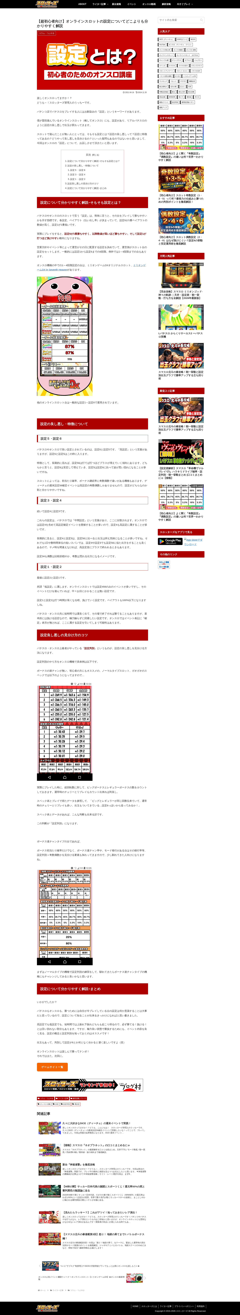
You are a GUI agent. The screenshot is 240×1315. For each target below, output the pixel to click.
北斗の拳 (173, 86)
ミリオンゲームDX (189, 76)
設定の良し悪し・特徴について (83, 165)
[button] (201, 20)
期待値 (189, 97)
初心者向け (163, 86)
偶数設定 (192, 81)
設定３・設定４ (78, 174)
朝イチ (181, 97)
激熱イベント (163, 102)
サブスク (188, 60)
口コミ (182, 86)
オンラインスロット (166, 55)
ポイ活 (177, 76)
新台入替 (182, 92)
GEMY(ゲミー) (182, 39)
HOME (135, 1306)
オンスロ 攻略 (45, 1104)
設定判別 (66, 1104)
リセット (173, 81)
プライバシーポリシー (184, 1306)
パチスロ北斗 (195, 71)
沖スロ (197, 97)
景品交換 (162, 97)
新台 (173, 92)
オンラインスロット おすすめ (187, 55)
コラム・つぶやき (46, 1098)
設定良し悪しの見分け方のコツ (83, 183)
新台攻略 (191, 92)
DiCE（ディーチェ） (166, 39)
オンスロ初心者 (164, 50)
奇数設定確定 (163, 92)
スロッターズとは (149, 1306)
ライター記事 (63, 1098)
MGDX (193, 39)
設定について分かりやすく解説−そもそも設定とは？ (94, 161)
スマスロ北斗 (183, 65)
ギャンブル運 (163, 60)
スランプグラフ (196, 65)
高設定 (77, 1104)
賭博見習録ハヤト (188, 102)
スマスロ (172, 65)
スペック (162, 65)
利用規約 (201, 1306)
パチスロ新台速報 (165, 76)
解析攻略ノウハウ (79, 1098)
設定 (57, 1104)
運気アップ (163, 107)
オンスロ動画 (178, 50)
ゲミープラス (176, 60)
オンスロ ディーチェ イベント (180, 44)
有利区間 (172, 97)
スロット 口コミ (182, 71)
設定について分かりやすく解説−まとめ (87, 188)
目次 (88, 154)
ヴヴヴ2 (183, 81)
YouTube (162, 44)
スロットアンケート (166, 71)
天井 (189, 86)
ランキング (163, 81)
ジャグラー (198, 60)
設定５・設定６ (78, 170)
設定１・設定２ (78, 179)
